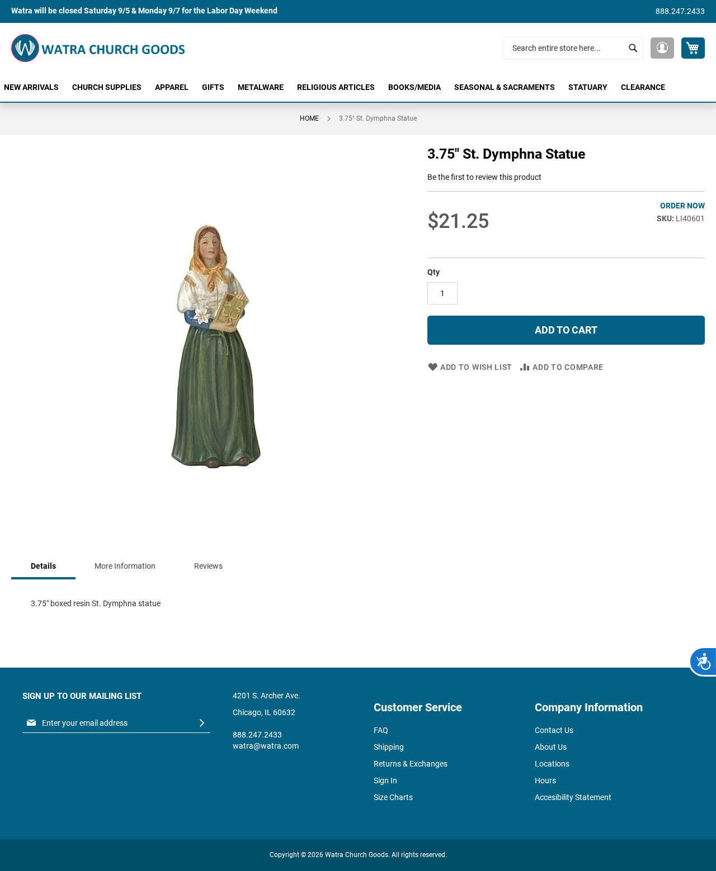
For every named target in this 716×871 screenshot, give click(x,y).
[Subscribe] (202, 723)
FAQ (381, 730)
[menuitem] (31, 87)
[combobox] (573, 48)
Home (309, 118)
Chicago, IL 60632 (264, 712)
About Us (551, 747)
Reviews (208, 565)
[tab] (43, 566)
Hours (545, 780)
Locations (552, 763)
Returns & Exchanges (410, 763)
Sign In (385, 780)
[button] (662, 48)
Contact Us (554, 730)
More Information (125, 565)
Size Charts (393, 797)
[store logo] (98, 48)
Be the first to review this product (484, 177)
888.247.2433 (680, 11)
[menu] (358, 87)
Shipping (389, 747)
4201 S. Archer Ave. (266, 695)
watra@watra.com (266, 745)
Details (43, 565)
